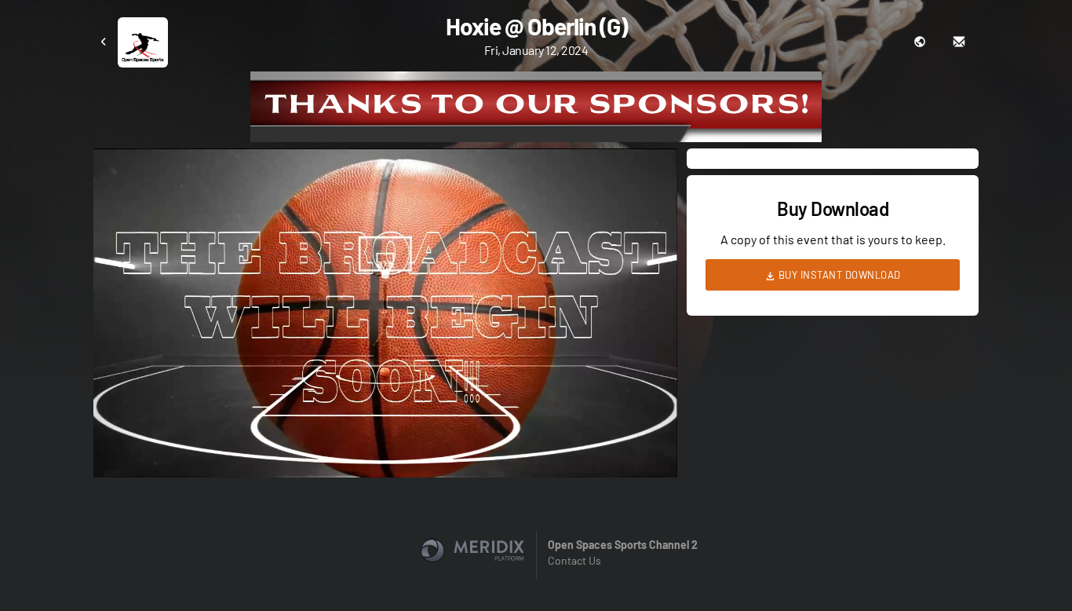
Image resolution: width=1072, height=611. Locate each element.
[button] (390, 317)
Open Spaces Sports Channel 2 (623, 544)
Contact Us (574, 560)
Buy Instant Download (838, 275)
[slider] (385, 421)
